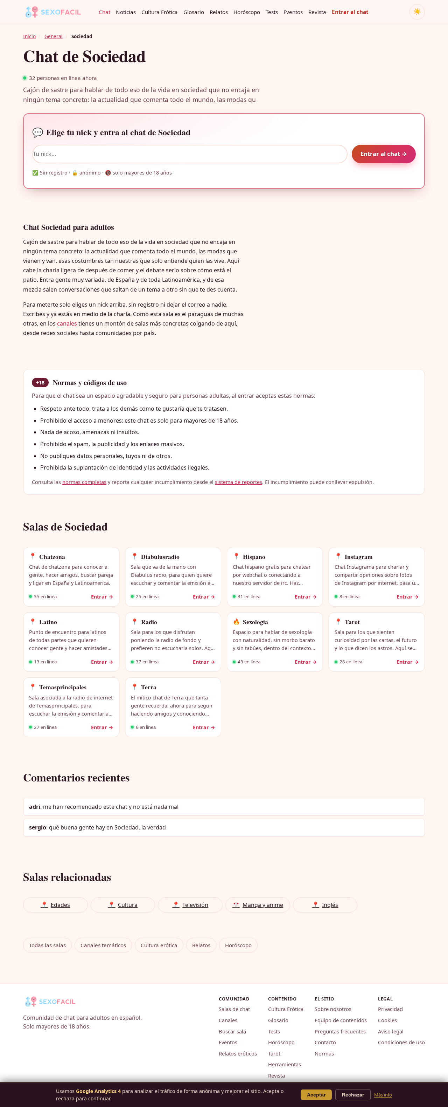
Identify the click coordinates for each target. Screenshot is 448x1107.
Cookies (387, 1020)
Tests (272, 11)
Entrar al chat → (383, 154)
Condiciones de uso (401, 1042)
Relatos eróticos (238, 1053)
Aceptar (316, 1095)
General (53, 36)
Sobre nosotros (333, 1008)
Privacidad (390, 1008)
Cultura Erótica (159, 11)
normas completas (84, 482)
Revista (317, 11)
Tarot (274, 1053)
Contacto (325, 1042)
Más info (383, 1095)
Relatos (219, 11)
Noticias (126, 11)
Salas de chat (234, 1008)
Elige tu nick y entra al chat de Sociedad (111, 132)
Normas (324, 1053)
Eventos (293, 11)
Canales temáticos (103, 945)
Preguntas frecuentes (340, 1031)
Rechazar (353, 1095)
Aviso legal (391, 1031)
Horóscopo (246, 11)
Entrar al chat (350, 11)
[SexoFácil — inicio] (58, 12)
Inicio (29, 36)
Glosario (193, 11)
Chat (104, 11)
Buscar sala (232, 1031)
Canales (228, 1020)
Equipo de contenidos (341, 1020)
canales (67, 323)
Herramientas (284, 1064)
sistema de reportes (238, 482)
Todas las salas (47, 945)
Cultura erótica (159, 945)
